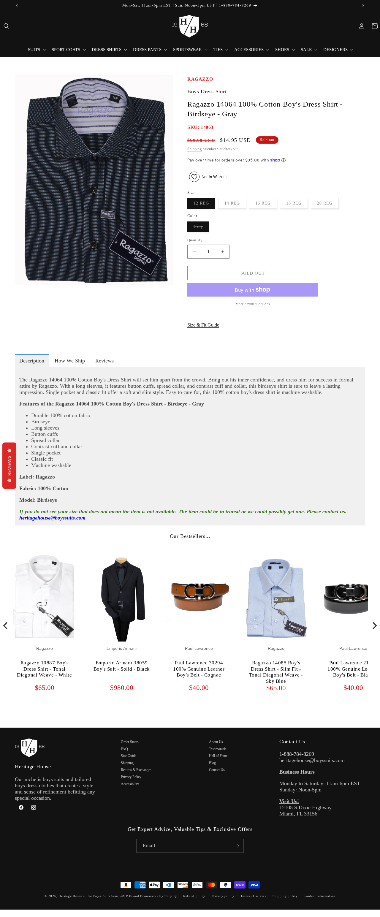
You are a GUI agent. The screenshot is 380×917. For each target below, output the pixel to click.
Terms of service (253, 896)
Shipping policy (285, 896)
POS (129, 896)
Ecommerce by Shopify (158, 896)
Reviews (9, 465)
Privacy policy (223, 896)
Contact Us (217, 770)
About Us (216, 742)
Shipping (194, 149)
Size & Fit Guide (203, 324)
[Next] (374, 625)
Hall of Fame (218, 756)
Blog (212, 763)
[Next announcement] (363, 5)
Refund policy (194, 896)
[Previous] (6, 625)
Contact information (319, 896)
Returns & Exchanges (136, 770)
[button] (6, 26)
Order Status (130, 742)
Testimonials (218, 749)
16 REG (266, 205)
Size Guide (128, 756)
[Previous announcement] (16, 5)
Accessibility (130, 784)
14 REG (235, 205)
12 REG (204, 205)
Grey (201, 228)
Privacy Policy (131, 777)
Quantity (194, 240)
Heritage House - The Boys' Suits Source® (91, 896)
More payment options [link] (252, 304)
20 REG (328, 205)
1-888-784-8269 (296, 754)
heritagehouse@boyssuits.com (52, 518)
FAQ (124, 749)
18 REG (297, 205)
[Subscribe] (236, 846)
